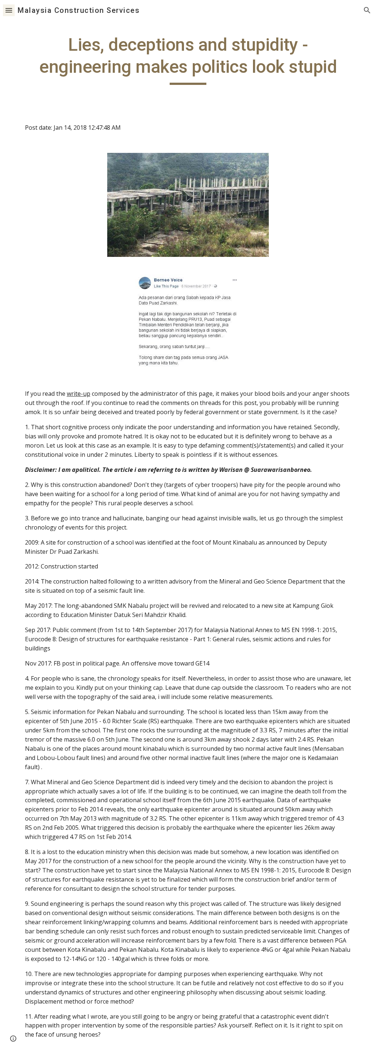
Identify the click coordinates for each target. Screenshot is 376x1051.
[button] (9, 10)
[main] (188, 59)
